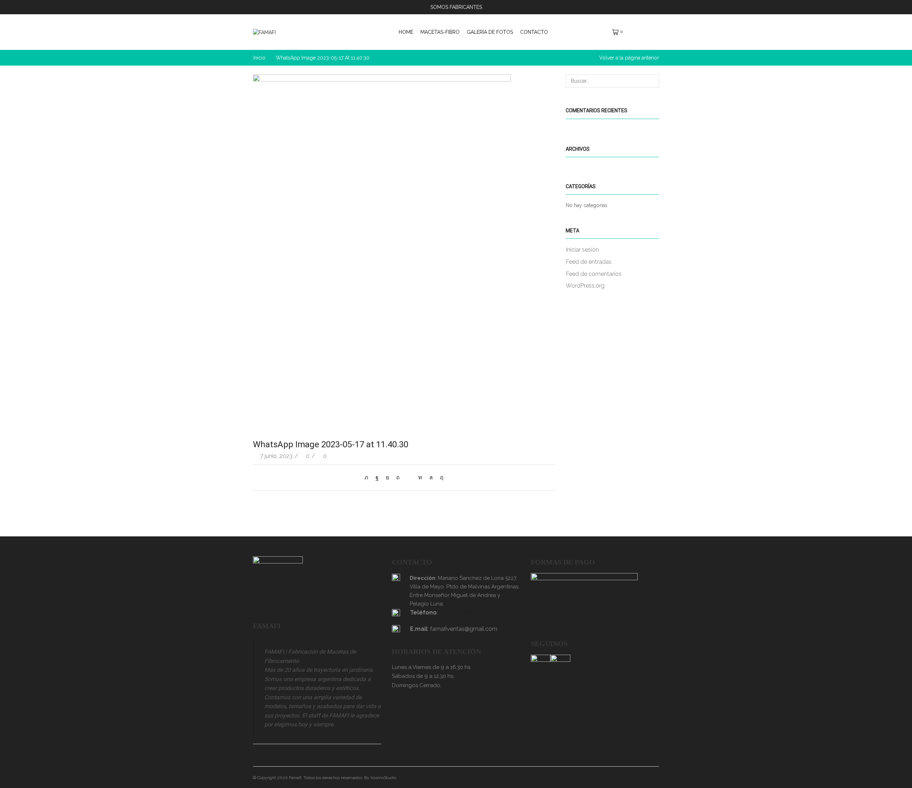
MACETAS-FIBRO (440, 32)
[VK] (387, 477)
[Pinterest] (398, 477)
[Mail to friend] (409, 477)
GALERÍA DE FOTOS (490, 32)
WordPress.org (585, 285)
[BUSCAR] (652, 81)
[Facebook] (377, 477)
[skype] (440, 477)
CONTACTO (534, 32)
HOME (406, 32)
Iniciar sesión (582, 249)
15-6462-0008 (458, 612)
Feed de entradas (589, 261)
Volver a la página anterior (629, 58)
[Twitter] (368, 477)
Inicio (259, 58)
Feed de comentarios (594, 274)
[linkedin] (420, 477)
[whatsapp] (431, 477)
